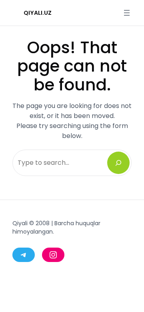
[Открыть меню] (127, 13)
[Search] (118, 163)
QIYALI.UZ (38, 13)
